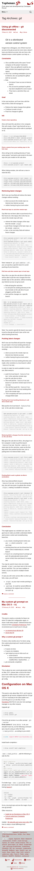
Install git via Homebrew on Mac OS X (17, 814)
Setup (19, 607)
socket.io (27, 852)
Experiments (23, 832)
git (21, 32)
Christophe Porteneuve (19, 625)
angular (11, 838)
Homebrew (5, 702)
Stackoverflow (18, 859)
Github (25, 32)
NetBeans (12, 850)
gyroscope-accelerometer (13, 846)
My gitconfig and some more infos (18, 822)
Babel (22, 838)
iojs (14, 848)
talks (11, 854)
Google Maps (28, 844)
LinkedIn (28, 859)
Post (24, 834)
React (8, 852)
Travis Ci (16, 854)
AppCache (17, 838)
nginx (17, 850)
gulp (4, 846)
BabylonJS (29, 838)
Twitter (22, 854)
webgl (26, 854)
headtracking (26, 846)
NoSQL (20, 834)
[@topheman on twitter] (28, 3)
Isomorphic (19, 848)
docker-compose (20, 842)
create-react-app (22, 840)
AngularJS (16, 832)
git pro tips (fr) (9, 633)
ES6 (27, 842)
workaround (25, 856)
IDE (11, 848)
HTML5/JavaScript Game (9, 834)
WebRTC (11, 856)
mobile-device (27, 848)
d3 (8, 842)
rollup (17, 852)
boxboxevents (7, 840)
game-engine (12, 844)
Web (7, 836)
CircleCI (14, 840)
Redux (13, 852)
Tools (16, 32)
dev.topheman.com (14, 866)
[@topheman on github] (31, 3)
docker (12, 842)
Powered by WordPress (18, 868)
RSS (8, 859)
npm (26, 850)
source (9, 787)
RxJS (21, 852)
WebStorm (18, 856)
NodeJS (22, 850)
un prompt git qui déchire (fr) (14, 630)
